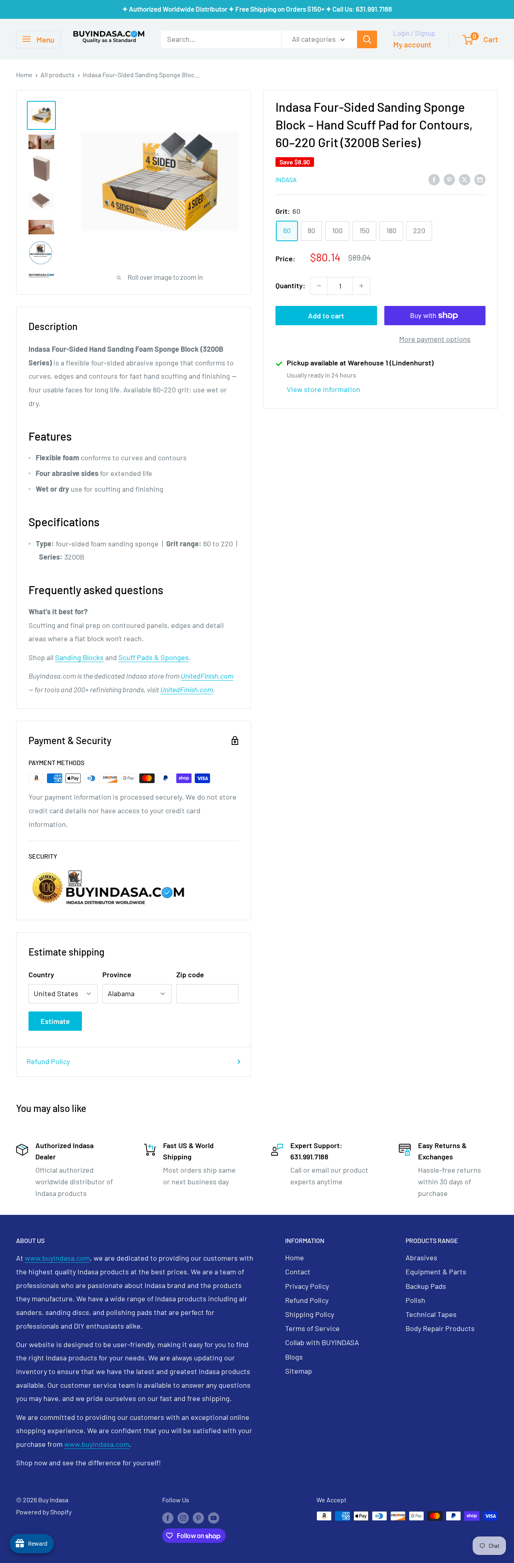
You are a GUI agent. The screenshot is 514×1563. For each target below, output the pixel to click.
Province (116, 974)
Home (24, 74)
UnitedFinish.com (207, 675)
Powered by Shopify (43, 1512)
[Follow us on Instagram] (183, 1517)
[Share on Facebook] (434, 179)
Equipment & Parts (436, 1271)
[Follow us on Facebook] (167, 1517)
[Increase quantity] (361, 285)
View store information (323, 389)
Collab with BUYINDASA (322, 1342)
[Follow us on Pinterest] (198, 1517)
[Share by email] (479, 179)
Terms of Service (312, 1328)
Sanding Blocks (79, 657)
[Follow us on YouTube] (213, 1517)
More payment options (435, 338)
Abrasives (421, 1257)
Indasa (286, 179)
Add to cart (326, 315)
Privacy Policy (307, 1286)
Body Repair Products (440, 1328)
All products (58, 74)
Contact (297, 1271)
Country (41, 974)
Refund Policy (48, 1061)
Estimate (55, 1021)
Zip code (190, 974)
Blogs (294, 1356)
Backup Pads (426, 1286)
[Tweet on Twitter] (464, 179)
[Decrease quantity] (318, 285)
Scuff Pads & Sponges (153, 657)
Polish (415, 1300)
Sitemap (298, 1370)
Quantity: (290, 285)
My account (412, 44)
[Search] (367, 39)
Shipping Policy (309, 1314)
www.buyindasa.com (57, 1257)
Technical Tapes (431, 1314)
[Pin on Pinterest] (449, 179)
